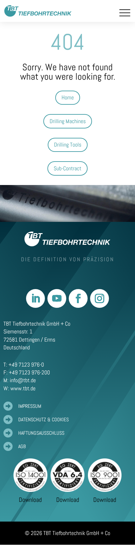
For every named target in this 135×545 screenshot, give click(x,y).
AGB (22, 446)
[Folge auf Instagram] (99, 298)
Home (68, 97)
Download (30, 500)
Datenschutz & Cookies (43, 419)
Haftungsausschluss (41, 433)
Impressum (29, 406)
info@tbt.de (23, 380)
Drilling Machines (68, 121)
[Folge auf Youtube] (56, 298)
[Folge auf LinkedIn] (35, 298)
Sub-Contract (67, 168)
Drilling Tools (67, 144)
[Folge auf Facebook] (78, 298)
